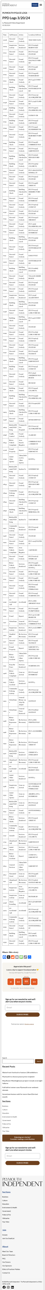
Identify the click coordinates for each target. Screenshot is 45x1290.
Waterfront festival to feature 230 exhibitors (20, 1072)
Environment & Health (9, 1117)
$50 (34, 982)
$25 (26, 981)
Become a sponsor (29, 1024)
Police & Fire (6, 1124)
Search (4, 1058)
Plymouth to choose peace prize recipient (18, 1077)
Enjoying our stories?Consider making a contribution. (22, 1138)
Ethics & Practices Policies (11, 1269)
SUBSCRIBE (23, 1014)
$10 (18, 982)
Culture (4, 1110)
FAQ (3, 1258)
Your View (5, 1131)
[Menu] (41, 4)
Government (6, 1120)
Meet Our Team (7, 1251)
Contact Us (6, 1273)
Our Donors (6, 1262)
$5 (11, 982)
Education (5, 1113)
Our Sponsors (7, 1266)
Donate (35, 5)
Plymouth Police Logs (14, 13)
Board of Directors (8, 1255)
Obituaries (5, 1127)
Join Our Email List (8, 1238)
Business (5, 1106)
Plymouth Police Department (14, 23)
